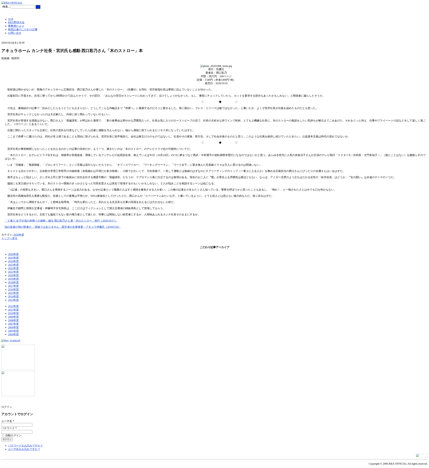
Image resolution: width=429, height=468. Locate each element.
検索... (6, 6)
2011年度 (13, 309)
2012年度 (13, 306)
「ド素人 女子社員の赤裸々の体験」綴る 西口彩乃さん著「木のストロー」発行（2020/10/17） (61, 220)
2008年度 (13, 320)
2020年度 (18, 234)
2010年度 (13, 313)
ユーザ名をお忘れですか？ (24, 449)
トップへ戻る (9, 238)
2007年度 (13, 323)
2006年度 (13, 327)
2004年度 (13, 334)
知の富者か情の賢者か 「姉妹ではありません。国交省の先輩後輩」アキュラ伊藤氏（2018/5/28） (63, 226)
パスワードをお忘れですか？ (25, 445)
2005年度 (13, 330)
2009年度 (13, 316)
